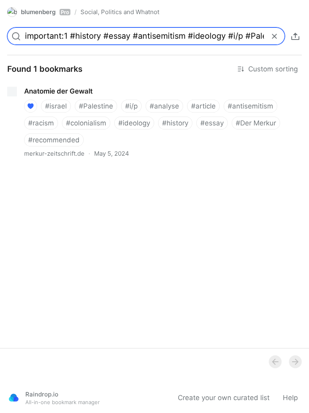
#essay (212, 123)
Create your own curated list (224, 398)
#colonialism (86, 123)
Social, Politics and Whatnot (119, 12)
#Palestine (96, 106)
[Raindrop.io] (13, 397)
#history (175, 123)
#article (203, 106)
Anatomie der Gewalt (34, 84)
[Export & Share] (295, 36)
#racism (41, 123)
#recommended (54, 140)
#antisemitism (250, 106)
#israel (56, 106)
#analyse (164, 106)
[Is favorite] (30, 106)
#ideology (134, 123)
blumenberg (45, 12)
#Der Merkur (256, 123)
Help (290, 398)
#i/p (131, 106)
